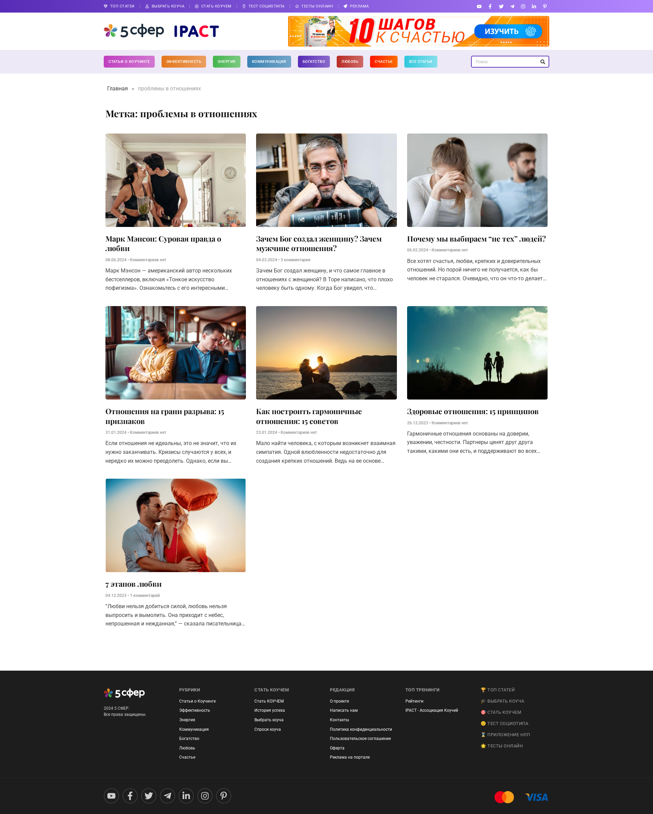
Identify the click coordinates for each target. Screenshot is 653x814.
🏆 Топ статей (498, 689)
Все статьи (421, 61)
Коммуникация (269, 61)
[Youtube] (479, 6)
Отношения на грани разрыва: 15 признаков (164, 416)
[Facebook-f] (490, 6)
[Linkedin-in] (534, 6)
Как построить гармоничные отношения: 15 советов (309, 416)
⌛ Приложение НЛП (505, 734)
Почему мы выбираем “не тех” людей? (476, 238)
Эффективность (184, 61)
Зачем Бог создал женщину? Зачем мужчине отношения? (319, 243)
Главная (117, 88)
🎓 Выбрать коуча (502, 701)
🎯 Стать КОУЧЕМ (501, 712)
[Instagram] (523, 6)
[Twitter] (501, 6)
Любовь (349, 61)
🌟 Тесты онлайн (502, 745)
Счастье (384, 61)
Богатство (314, 61)
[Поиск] (543, 61)
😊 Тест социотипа (504, 723)
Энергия (227, 61)
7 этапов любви (133, 584)
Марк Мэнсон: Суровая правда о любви (163, 243)
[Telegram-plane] (512, 6)
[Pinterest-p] (545, 6)
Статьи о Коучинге (129, 61)
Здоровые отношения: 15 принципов (473, 411)
